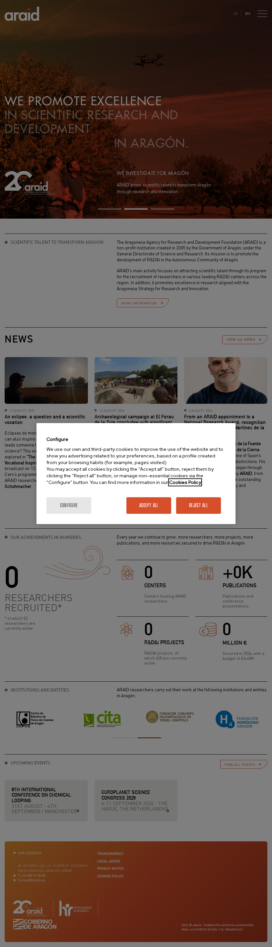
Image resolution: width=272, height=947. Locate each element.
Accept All (149, 505)
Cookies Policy (185, 482)
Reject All (198, 505)
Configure (69, 505)
